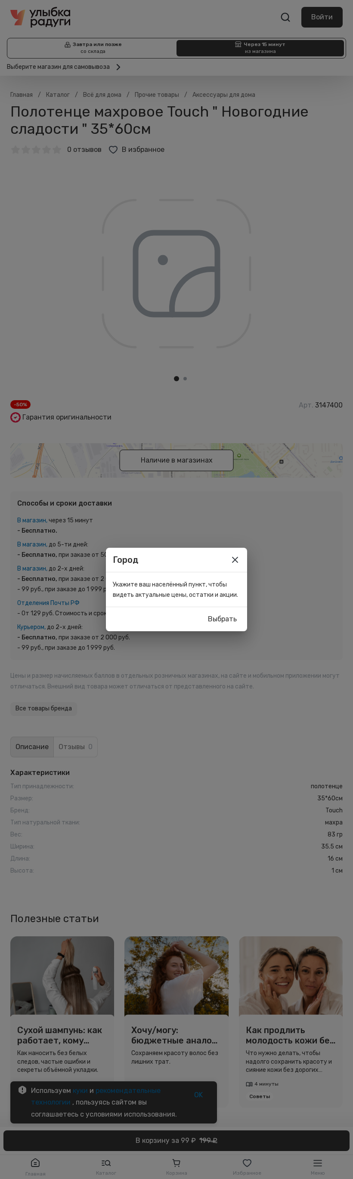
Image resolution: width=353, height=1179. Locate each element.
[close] (235, 559)
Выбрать (222, 619)
